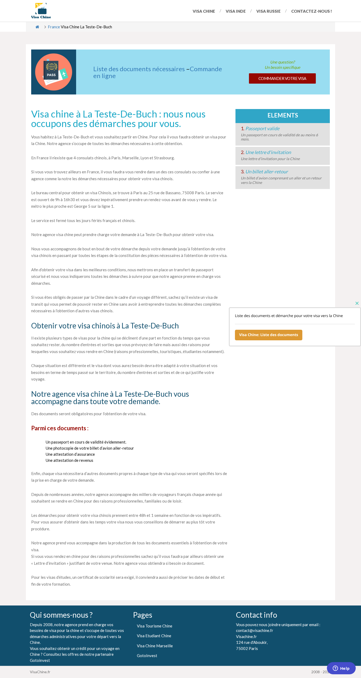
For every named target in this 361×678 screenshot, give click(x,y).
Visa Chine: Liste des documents (268, 334)
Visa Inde (236, 11)
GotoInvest (147, 655)
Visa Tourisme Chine (154, 625)
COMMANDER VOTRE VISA (282, 78)
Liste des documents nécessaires (139, 69)
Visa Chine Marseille (155, 645)
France (54, 26)
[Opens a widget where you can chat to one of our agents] (341, 668)
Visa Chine (204, 11)
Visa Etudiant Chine (154, 635)
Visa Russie (268, 11)
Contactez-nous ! (311, 11)
